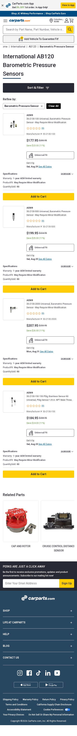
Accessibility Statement (19, 709)
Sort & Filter (35, 87)
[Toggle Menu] (5, 20)
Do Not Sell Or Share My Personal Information (51, 714)
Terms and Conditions (16, 704)
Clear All (54, 106)
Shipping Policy (10, 699)
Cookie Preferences (53, 709)
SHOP (6, 610)
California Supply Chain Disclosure (54, 704)
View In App (68, 5)
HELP (6, 634)
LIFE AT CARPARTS (14, 622)
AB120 (32, 46)
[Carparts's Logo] (20, 20)
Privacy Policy (67, 699)
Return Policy (49, 699)
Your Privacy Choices (13, 714)
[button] (38, 5)
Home (4, 46)
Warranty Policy (30, 699)
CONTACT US (11, 657)
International (18, 46)
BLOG (6, 645)
